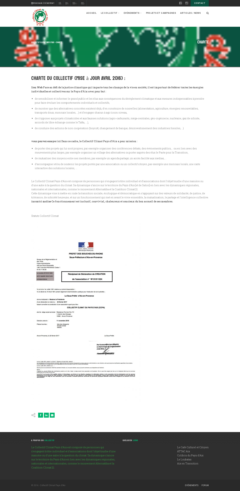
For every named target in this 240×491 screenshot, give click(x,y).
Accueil (91, 13)
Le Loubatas (184, 459)
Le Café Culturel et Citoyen (193, 447)
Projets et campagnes (161, 13)
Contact (199, 3)
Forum (205, 485)
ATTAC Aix (183, 451)
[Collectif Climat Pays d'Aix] (40, 17)
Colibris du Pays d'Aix (190, 455)
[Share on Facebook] (40, 415)
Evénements (191, 485)
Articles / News (190, 13)
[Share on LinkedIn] (46, 415)
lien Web (37, 87)
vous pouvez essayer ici (46, 141)
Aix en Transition (187, 463)
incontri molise (41, 201)
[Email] (52, 415)
